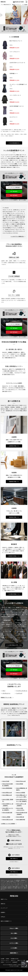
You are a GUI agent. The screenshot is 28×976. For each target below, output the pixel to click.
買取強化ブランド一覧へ (6, 697)
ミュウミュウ (19, 693)
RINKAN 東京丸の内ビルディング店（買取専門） (21, 800)
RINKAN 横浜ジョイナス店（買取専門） (7, 809)
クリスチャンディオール (21, 690)
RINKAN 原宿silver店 (7, 792)
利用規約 (7, 958)
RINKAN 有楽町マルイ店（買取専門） (7, 804)
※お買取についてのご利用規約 (8, 823)
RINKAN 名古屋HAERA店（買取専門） (21, 813)
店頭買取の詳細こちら (14, 517)
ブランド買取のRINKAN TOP (6, 4)
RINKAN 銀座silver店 (7, 795)
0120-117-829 (15, 844)
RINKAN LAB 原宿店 (20, 792)
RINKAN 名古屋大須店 (7, 812)
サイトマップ (8, 962)
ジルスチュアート (6, 693)
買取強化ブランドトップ (16, 4)
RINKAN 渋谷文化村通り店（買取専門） (7, 784)
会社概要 (2, 958)
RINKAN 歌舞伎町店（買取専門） (21, 789)
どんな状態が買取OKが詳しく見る (14, 645)
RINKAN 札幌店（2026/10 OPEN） (20, 809)
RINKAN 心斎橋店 (6, 817)
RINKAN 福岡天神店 (20, 819)
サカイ (3, 690)
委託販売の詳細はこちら (14, 556)
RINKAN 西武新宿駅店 (7, 788)
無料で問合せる (14, 858)
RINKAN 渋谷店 (5, 781)
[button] (26, 2)
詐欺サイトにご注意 (21, 960)
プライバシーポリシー (5, 960)
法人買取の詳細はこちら (14, 594)
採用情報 (14, 962)
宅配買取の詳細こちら (14, 481)
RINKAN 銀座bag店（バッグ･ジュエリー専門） (21, 796)
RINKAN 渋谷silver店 (21, 781)
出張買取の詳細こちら (14, 446)
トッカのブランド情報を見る (17, 236)
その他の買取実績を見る (14, 143)
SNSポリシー (13, 960)
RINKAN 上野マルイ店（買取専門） (21, 804)
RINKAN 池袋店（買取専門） (7, 800)
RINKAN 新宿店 (19, 784)
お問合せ (2, 962)
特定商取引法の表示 (14, 958)
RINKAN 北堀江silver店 (7, 819)
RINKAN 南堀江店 (20, 817)
